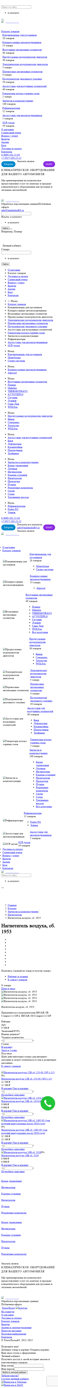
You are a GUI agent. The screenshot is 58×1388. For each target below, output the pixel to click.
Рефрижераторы (11, 108)
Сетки (11, 493)
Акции (5, 142)
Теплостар (13, 425)
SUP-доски (8, 122)
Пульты (12, 484)
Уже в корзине (20, 1088)
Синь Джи (13, 403)
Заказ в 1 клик (9, 1050)
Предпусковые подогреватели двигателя (24, 56)
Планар (12, 384)
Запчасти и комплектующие (17, 100)
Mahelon (12, 387)
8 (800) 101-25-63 (10, 154)
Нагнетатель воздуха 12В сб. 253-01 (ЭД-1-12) (26, 1078)
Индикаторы (15, 471)
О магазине (7, 129)
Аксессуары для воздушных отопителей (24, 86)
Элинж (11, 512)
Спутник (13, 397)
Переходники (15, 450)
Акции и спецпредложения (16, 1327)
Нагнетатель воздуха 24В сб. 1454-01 (21, 1101)
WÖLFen (13, 406)
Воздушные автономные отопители (22, 49)
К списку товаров (11, 1066)
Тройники (13, 453)
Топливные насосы (18, 497)
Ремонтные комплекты (20, 487)
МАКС (49, 164)
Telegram (8, 164)
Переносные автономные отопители (22, 71)
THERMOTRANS (18, 391)
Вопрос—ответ (9, 135)
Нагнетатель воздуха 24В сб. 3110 (20, 1155)
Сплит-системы (16, 360)
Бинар (11, 419)
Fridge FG (13, 509)
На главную (7, 1311)
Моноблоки (14, 357)
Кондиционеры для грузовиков (19, 35)
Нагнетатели (15, 478)
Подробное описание (13, 1094)
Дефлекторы (14, 443)
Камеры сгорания (17, 474)
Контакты (6, 151)
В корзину (7, 1047)
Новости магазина (11, 1330)
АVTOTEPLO (15, 394)
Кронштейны (15, 446)
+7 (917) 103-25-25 (11, 157)
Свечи (11, 490)
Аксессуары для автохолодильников (22, 115)
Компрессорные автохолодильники (21, 42)
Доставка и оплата (11, 148)
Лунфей (12, 400)
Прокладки (14, 481)
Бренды (5, 138)
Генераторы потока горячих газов (20, 93)
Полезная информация (13, 1333)
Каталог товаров (10, 31)
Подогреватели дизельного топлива (22, 78)
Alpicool (12, 372)
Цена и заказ (8, 988)
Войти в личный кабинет (14, 1372)
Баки (10, 440)
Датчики (12, 468)
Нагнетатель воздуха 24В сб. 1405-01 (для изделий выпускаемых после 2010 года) (24, 1131)
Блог (3, 145)
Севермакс (13, 422)
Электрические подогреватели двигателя (25, 64)
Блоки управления (18, 465)
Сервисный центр (11, 132)
